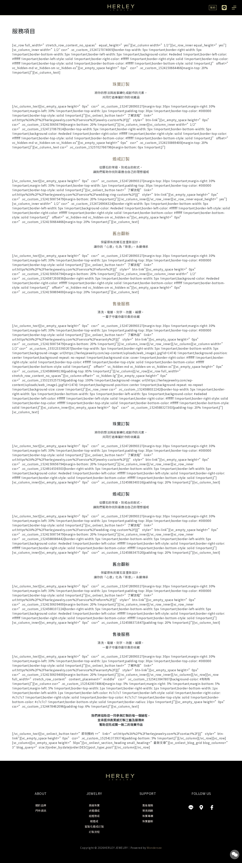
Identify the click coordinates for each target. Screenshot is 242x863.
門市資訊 (40, 810)
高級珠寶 (94, 805)
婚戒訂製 (121, 159)
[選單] (234, 7)
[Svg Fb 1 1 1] (211, 807)
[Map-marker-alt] (201, 807)
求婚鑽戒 (94, 810)
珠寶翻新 (147, 821)
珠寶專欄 (147, 816)
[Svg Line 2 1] (190, 807)
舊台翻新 (121, 233)
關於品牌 (40, 805)
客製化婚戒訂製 (94, 826)
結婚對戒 (94, 816)
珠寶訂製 (121, 84)
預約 (213, 7)
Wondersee (154, 848)
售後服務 (121, 303)
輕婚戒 (94, 821)
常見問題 (147, 810)
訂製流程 (94, 832)
